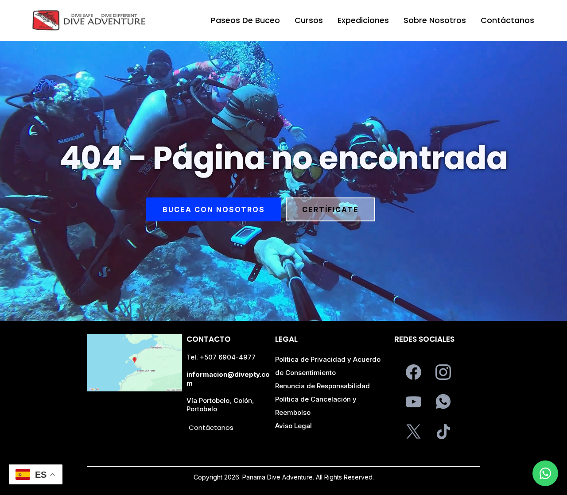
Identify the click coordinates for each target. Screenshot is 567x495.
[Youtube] (413, 402)
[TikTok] (443, 431)
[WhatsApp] (443, 402)
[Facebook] (413, 372)
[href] (134, 362)
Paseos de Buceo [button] (245, 20)
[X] (413, 431)
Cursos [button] (309, 20)
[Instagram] (443, 372)
